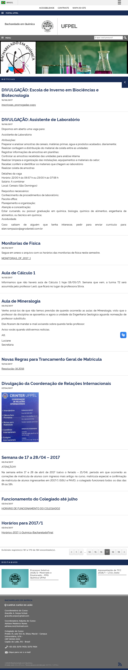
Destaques (10, 562)
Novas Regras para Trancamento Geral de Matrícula (52, 359)
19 (119, 552)
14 (90, 552)
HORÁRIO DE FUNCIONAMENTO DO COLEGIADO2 (31, 508)
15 (95, 552)
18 (113, 552)
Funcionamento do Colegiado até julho (40, 498)
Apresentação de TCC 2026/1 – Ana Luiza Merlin (107, 572)
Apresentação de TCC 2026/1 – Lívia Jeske (47, 571)
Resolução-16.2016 (13, 368)
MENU (7, 38)
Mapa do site (79, 7)
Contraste (63, 7)
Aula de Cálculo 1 (18, 272)
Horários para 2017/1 (22, 522)
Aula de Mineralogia (21, 300)
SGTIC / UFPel (52, 665)
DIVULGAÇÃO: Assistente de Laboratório (41, 119)
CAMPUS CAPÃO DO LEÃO (19, 605)
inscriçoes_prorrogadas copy (19, 104)
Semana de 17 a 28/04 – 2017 (31, 457)
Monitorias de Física (21, 243)
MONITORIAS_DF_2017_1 (16, 258)
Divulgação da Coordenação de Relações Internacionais (56, 383)
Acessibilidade (47, 7)
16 (101, 552)
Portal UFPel (12, 13)
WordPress (19, 665)
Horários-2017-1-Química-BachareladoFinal (27, 532)
